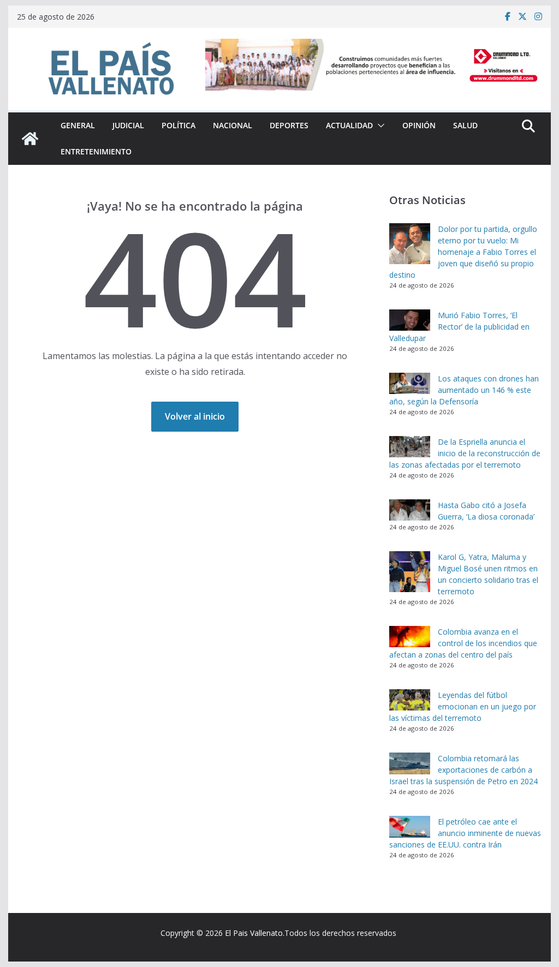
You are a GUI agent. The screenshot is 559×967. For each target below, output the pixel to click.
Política (178, 125)
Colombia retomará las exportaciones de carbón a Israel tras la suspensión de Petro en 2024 (463, 769)
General (78, 125)
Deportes (289, 125)
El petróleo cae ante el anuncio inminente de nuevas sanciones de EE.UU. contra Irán (465, 833)
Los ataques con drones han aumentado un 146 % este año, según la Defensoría (464, 390)
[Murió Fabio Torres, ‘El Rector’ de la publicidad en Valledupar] (409, 320)
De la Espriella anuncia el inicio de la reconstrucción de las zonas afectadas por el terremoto (464, 453)
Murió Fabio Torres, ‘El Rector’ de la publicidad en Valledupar (459, 326)
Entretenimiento (96, 151)
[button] (379, 125)
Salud (465, 125)
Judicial (128, 125)
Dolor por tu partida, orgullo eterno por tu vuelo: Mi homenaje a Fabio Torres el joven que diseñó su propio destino (463, 252)
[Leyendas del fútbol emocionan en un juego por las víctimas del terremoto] (409, 700)
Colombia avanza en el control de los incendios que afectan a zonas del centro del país (463, 643)
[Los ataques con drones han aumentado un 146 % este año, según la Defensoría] (409, 384)
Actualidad (349, 125)
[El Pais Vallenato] (30, 138)
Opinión (419, 125)
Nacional (232, 125)
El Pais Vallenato (254, 933)
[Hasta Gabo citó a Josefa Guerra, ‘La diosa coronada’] (409, 510)
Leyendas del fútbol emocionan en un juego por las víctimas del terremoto (462, 706)
